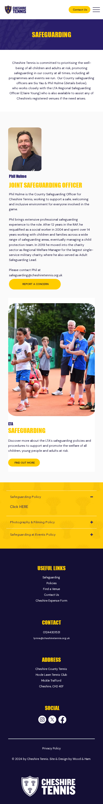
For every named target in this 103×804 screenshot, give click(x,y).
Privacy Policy (51, 748)
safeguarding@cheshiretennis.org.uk (35, 275)
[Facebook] (62, 720)
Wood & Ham (82, 759)
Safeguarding (52, 577)
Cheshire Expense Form (51, 600)
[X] (52, 720)
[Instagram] (42, 720)
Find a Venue (51, 589)
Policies (51, 583)
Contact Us (51, 595)
